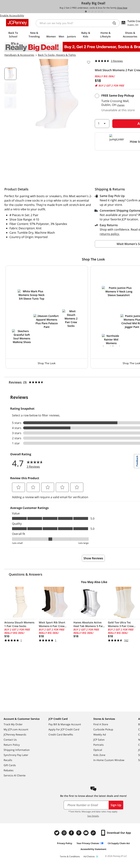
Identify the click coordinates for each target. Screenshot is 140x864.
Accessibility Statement (93, 849)
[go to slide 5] (99, 11)
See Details (93, 815)
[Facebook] (71, 833)
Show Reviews (93, 558)
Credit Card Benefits (60, 734)
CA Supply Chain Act (119, 843)
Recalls (8, 760)
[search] (115, 23)
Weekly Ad (99, 734)
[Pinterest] (79, 833)
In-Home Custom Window (108, 760)
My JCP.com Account (16, 729)
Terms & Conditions (70, 856)
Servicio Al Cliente (15, 775)
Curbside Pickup (103, 729)
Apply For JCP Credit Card (63, 729)
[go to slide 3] (92, 11)
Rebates (8, 770)
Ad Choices (89, 856)
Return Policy (12, 744)
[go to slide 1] (86, 11)
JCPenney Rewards (15, 734)
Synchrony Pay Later (16, 755)
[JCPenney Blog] (93, 833)
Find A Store (100, 724)
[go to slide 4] (96, 11)
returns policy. (110, 234)
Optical (97, 750)
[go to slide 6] (102, 11)
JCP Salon (99, 739)
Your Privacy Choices (88, 843)
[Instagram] (64, 833)
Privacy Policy (64, 843)
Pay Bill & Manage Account (64, 724)
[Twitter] (57, 833)
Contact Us (10, 739)
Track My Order (13, 724)
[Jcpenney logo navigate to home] (17, 22)
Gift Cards (10, 765)
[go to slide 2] (89, 11)
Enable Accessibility (12, 15)
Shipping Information (17, 750)
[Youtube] (86, 833)
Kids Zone (99, 755)
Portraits (98, 744)
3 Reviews (117, 61)
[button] (47, 317)
